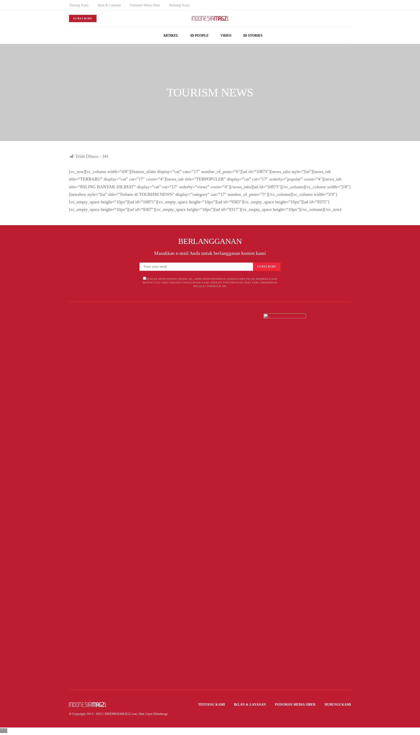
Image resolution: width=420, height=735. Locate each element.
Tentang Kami (78, 5)
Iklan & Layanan (109, 5)
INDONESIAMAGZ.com (121, 714)
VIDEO (225, 35)
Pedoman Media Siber (145, 5)
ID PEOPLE (199, 35)
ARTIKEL (170, 35)
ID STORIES (252, 35)
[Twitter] (349, 8)
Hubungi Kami (179, 5)
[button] (349, 35)
